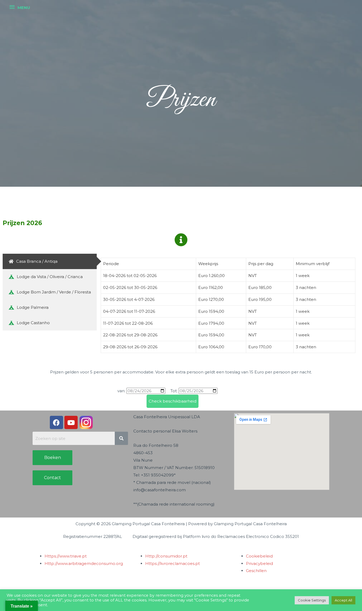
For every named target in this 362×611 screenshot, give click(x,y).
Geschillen (256, 570)
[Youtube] (71, 422)
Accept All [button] (343, 600)
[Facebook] (56, 422)
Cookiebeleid (259, 556)
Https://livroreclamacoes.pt (172, 563)
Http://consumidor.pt (166, 556)
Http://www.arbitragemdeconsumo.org (84, 563)
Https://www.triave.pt (66, 556)
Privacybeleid (259, 563)
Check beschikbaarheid (172, 401)
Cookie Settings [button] (312, 600)
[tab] (50, 261)
